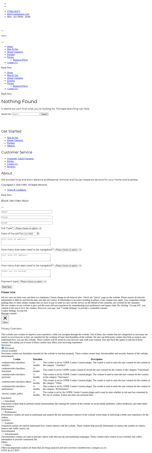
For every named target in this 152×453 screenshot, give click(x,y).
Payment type (9, 281)
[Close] (2, 42)
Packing (11, 54)
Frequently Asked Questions (20, 158)
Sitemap (11, 145)
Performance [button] (7, 409)
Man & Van (12, 49)
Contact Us (12, 62)
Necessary (9, 348)
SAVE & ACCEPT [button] (10, 450)
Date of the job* (10, 233)
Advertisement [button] (8, 431)
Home (10, 46)
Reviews (11, 166)
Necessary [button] (6, 345)
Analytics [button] (5, 420)
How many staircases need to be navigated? (27, 249)
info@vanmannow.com (18, 14)
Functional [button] (6, 398)
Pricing (10, 57)
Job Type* (7, 228)
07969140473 (13, 11)
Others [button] (4, 442)
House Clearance (15, 52)
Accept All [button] (22, 310)
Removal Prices (20, 60)
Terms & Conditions (16, 190)
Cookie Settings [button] (8, 310)
